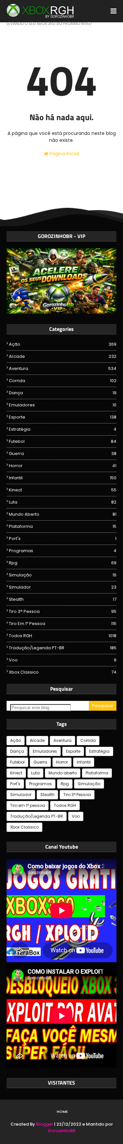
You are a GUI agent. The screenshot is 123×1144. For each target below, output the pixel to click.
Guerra (62, 453)
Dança (62, 393)
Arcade (62, 356)
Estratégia (62, 429)
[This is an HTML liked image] (61, 312)
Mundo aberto (62, 514)
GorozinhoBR (61, 1131)
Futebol (62, 441)
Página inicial (63, 153)
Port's (62, 538)
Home (62, 1111)
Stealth (62, 599)
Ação (62, 344)
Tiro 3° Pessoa (62, 611)
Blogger (44, 1124)
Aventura (62, 368)
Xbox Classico (62, 672)
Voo (62, 660)
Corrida (62, 381)
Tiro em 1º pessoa (62, 623)
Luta (62, 502)
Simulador (62, 587)
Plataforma (62, 526)
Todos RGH (62, 636)
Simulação (62, 575)
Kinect (62, 490)
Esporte (62, 417)
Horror (62, 466)
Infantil (62, 478)
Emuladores (62, 405)
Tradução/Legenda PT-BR (62, 648)
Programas (62, 551)
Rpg (62, 563)
